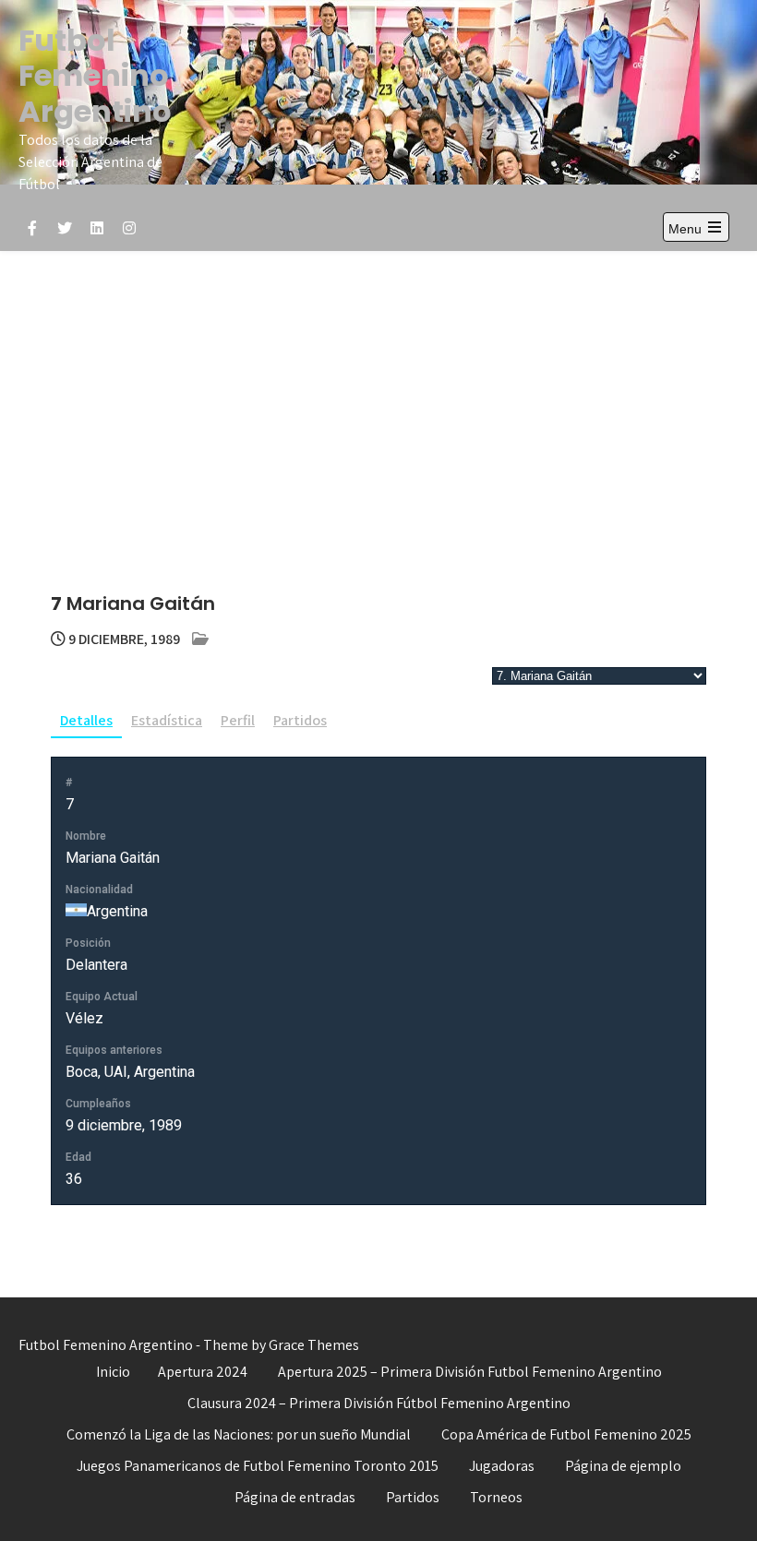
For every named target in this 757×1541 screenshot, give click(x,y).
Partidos (300, 720)
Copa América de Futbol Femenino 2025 (566, 1434)
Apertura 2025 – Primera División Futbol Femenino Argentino (470, 1371)
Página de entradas (294, 1497)
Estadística (166, 720)
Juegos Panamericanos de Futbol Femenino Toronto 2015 (258, 1465)
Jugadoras (502, 1465)
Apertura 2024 (202, 1371)
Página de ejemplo (623, 1465)
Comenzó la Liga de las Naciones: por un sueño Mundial (238, 1434)
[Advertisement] (378, 389)
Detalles (86, 720)
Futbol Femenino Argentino (95, 75)
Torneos (496, 1497)
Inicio (113, 1371)
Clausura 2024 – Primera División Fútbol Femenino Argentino (379, 1403)
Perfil (238, 720)
